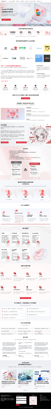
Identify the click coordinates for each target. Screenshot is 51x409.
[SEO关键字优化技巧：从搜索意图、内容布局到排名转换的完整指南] (9, 375)
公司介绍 (26, 1)
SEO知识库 (22, 1)
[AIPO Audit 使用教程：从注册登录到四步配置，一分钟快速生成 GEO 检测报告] (42, 375)
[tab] (9, 328)
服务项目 (13, 1)
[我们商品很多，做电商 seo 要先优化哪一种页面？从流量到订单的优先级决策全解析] (25, 375)
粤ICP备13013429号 (27, 407)
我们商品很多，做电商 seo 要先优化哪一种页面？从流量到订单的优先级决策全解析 (25, 383)
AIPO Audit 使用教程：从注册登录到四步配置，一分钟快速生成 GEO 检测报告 (42, 383)
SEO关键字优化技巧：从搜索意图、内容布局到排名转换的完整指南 (9, 383)
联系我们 (38, 1)
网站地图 (32, 407)
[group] (9, 379)
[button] (1, 350)
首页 (10, 1)
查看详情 (3, 388)
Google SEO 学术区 (32, 1)
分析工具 (17, 1)
